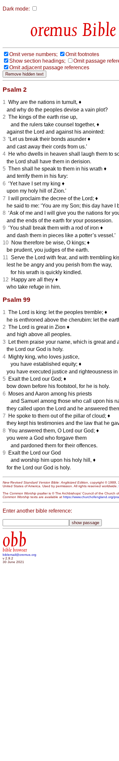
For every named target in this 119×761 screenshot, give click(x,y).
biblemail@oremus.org (19, 554)
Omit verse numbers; (33, 54)
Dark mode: (16, 9)
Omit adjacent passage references (49, 67)
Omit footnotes (82, 54)
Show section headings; (37, 61)
